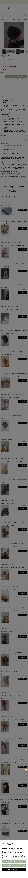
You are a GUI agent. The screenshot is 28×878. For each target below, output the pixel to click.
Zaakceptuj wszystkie (14, 869)
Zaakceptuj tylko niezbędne (14, 861)
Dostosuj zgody (14, 865)
